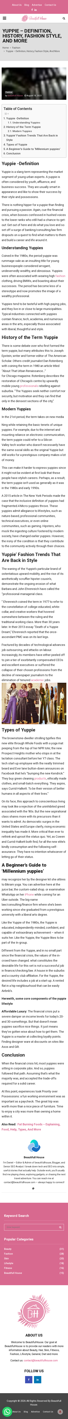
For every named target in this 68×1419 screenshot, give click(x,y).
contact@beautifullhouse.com (41, 1360)
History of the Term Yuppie (23, 127)
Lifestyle (8, 1263)
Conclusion (13, 153)
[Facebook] (28, 1379)
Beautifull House (15, 95)
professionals (29, 386)
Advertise (37, 5)
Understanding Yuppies (26, 122)
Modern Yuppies (22, 131)
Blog (26, 5)
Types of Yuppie (16, 144)
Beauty (7, 1249)
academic (37, 680)
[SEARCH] (60, 1227)
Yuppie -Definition (17, 118)
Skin (6, 1258)
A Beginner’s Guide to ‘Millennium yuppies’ (33, 149)
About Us (17, 5)
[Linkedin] (37, 1379)
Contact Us (50, 5)
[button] (7, 1412)
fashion (60, 276)
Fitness (8, 1268)
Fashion (9, 92)
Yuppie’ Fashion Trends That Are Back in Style (32, 138)
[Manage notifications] (60, 1411)
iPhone (29, 894)
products (40, 778)
